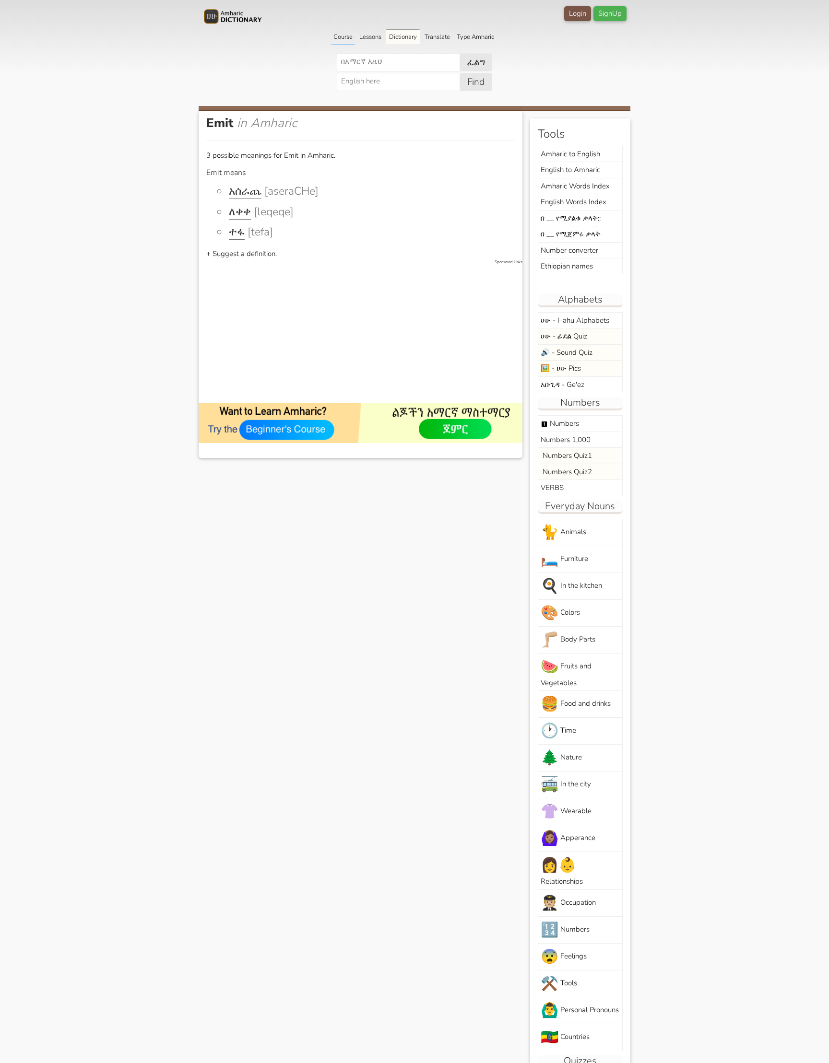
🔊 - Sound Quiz (566, 352)
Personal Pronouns (580, 1010)
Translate (437, 37)
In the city (566, 784)
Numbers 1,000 (566, 439)
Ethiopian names (567, 266)
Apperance (568, 838)
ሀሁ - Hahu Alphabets (575, 320)
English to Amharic (570, 170)
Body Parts (568, 640)
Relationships (562, 870)
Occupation (568, 903)
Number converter (569, 250)
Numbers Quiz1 (566, 455)
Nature (561, 758)
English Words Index (573, 202)
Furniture (564, 559)
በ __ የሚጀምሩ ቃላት (571, 234)
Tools (559, 983)
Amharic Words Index (575, 186)
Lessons (370, 37)
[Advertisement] (365, 332)
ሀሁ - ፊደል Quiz (564, 336)
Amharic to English (570, 154)
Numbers (560, 423)
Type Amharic (475, 37)
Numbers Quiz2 (566, 472)
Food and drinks (576, 704)
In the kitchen (571, 586)
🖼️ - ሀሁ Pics (561, 368)
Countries (565, 1037)
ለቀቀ (240, 211)
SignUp (610, 13)
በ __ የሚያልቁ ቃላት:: (571, 218)
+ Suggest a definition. (241, 253)
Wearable (566, 811)
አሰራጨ (245, 191)
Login (577, 13)
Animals (563, 532)
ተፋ (237, 231)
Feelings (564, 957)
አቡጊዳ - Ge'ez (562, 384)
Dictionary (403, 37)
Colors (560, 613)
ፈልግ (476, 62)
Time (558, 731)
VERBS (552, 487)
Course (343, 37)
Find (476, 82)
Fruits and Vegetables (566, 672)
